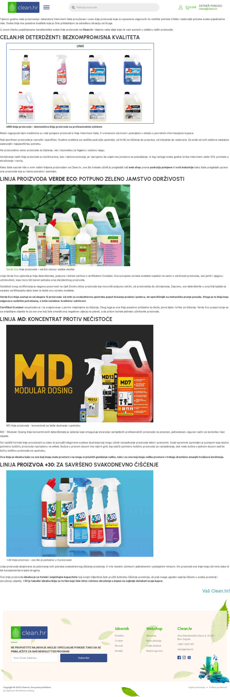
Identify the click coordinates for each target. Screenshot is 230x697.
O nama (119, 640)
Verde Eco (12, 269)
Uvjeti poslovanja (196, 687)
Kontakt (119, 651)
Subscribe (83, 658)
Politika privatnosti (218, 687)
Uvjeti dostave (153, 645)
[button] (181, 7)
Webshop (151, 635)
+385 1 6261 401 (185, 644)
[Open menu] (46, 7)
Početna (119, 635)
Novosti (119, 645)
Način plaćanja (153, 640)
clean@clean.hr (208, 8)
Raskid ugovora (154, 651)
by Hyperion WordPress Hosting (18, 690)
